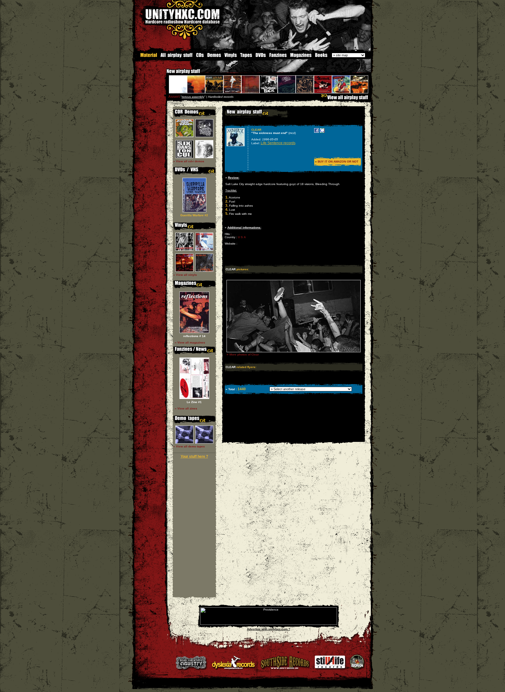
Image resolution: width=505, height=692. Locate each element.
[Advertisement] (293, 437)
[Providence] (268, 623)
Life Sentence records (278, 143)
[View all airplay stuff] (346, 98)
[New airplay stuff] (163, 74)
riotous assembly (193, 96)
